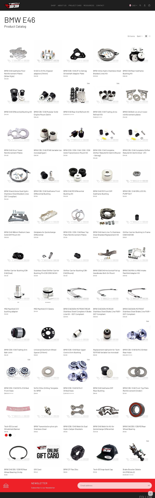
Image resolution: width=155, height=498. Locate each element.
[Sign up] (148, 485)
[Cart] (149, 5)
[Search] (140, 5)
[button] (140, 36)
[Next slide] (29, 54)
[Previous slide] (7, 54)
